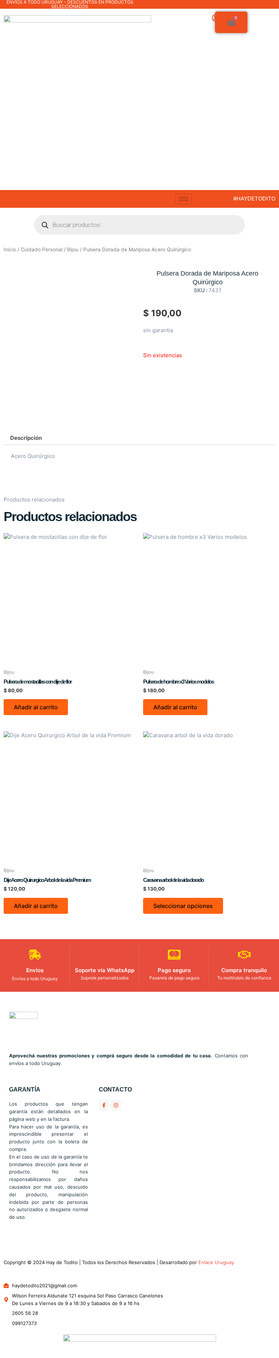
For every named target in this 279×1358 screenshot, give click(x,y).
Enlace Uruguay (216, 1262)
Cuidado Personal (41, 249)
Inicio (10, 249)
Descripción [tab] (26, 437)
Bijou (72, 249)
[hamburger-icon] (183, 199)
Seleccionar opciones (183, 905)
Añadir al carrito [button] (36, 707)
